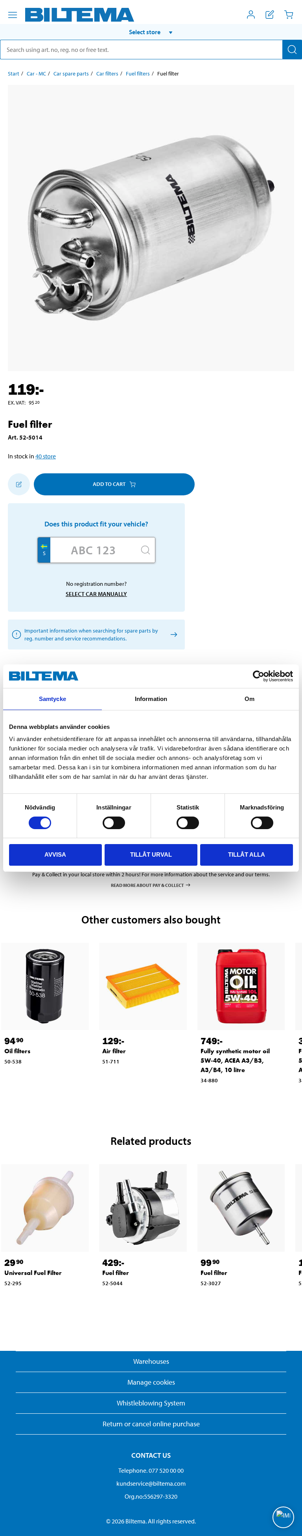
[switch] (114, 823)
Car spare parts (71, 73)
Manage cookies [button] (151, 1382)
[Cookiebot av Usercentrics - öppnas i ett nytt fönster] (258, 676)
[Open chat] (283, 1517)
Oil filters (17, 1051)
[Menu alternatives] (12, 15)
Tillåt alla (246, 854)
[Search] (292, 49)
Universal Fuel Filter (33, 1273)
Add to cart (109, 483)
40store (45, 456)
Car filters (107, 73)
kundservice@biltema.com (151, 1483)
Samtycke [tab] (52, 698)
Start (13, 73)
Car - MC (36, 73)
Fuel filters (138, 73)
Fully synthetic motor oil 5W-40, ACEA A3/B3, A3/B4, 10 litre (235, 1060)
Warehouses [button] (151, 1361)
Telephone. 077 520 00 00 (151, 1470)
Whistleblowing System (151, 1402)
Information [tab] (151, 698)
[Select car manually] (172, 634)
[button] (151, 32)
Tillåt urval (151, 854)
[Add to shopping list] (19, 484)
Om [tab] (249, 698)
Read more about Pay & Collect (147, 885)
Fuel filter (115, 1273)
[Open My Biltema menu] (250, 14)
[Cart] (288, 14)
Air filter (114, 1051)
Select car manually (96, 594)
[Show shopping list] (269, 14)
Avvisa (55, 854)
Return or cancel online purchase (151, 1423)
